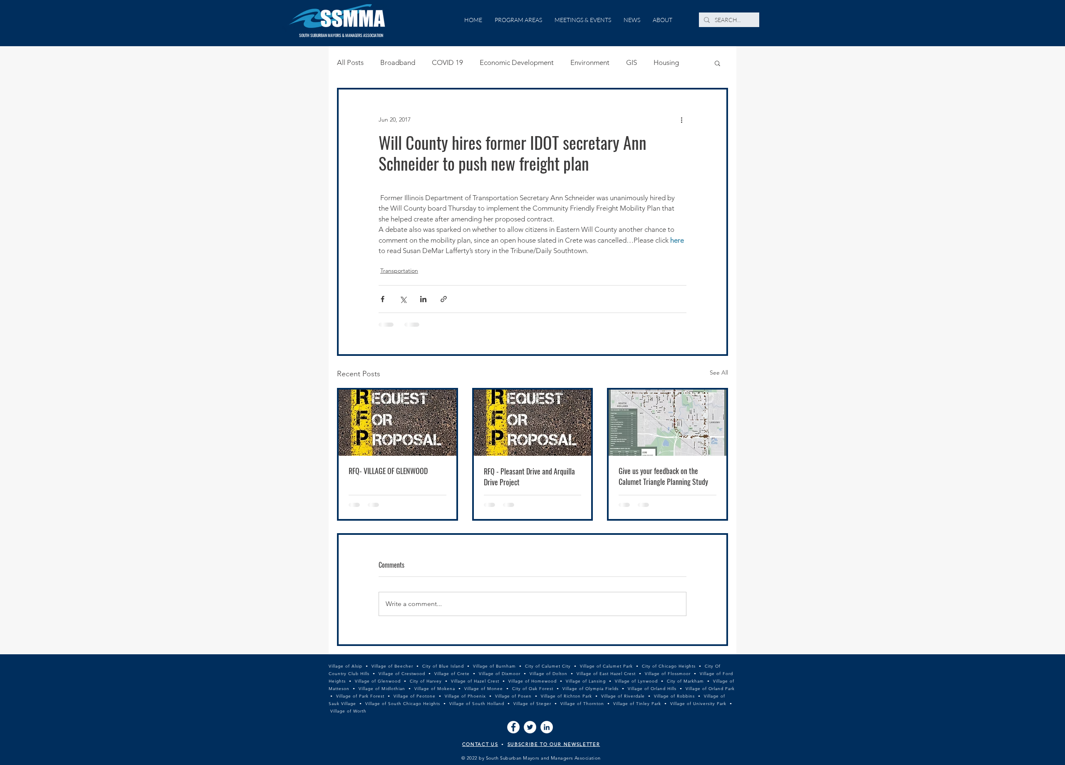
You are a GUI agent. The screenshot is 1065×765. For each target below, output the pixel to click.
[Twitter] (530, 727)
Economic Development (517, 62)
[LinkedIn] (546, 727)
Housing (666, 62)
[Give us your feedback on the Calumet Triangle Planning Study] (667, 423)
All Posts (350, 62)
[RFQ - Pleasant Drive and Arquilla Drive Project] (533, 423)
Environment (589, 62)
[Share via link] (444, 299)
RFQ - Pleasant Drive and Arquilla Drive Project (529, 476)
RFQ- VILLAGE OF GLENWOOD (388, 470)
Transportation (399, 270)
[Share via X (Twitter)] (403, 299)
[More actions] (681, 119)
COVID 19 (447, 62)
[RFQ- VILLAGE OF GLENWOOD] (397, 423)
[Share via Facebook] (382, 299)
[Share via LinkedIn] (423, 299)
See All (719, 372)
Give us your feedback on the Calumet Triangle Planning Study (663, 476)
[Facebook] (513, 727)
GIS (631, 62)
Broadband (397, 62)
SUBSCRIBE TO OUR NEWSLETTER (554, 744)
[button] (717, 63)
